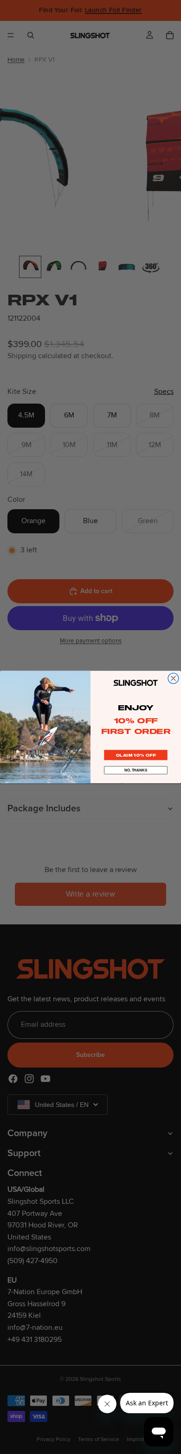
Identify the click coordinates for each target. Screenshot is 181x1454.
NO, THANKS (135, 770)
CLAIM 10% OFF (136, 755)
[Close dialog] (173, 678)
